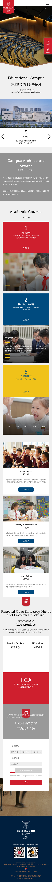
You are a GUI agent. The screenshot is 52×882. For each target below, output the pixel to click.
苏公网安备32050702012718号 (26, 871)
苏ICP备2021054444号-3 (26, 866)
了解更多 (26, 248)
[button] (3, 123)
